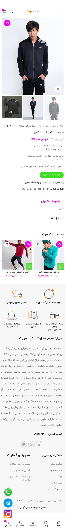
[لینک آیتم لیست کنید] (50, 464)
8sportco (20, 500)
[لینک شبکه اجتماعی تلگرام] (23, 189)
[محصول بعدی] (4, 126)
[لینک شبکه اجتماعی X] (44, 189)
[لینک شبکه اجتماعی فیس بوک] (47, 189)
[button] (60, 266)
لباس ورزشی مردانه (47, 125)
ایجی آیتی (25, 507)
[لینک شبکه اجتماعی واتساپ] (27, 189)
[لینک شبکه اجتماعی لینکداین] (31, 189)
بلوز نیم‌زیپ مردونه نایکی (49, 272)
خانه (61, 125)
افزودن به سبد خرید (51, 174)
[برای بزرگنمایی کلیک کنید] (58, 89)
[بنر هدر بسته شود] (4, 3)
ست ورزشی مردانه (27, 125)
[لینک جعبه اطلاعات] (49, 296)
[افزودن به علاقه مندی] (38, 244)
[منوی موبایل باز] (62, 11)
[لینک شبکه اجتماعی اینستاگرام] (39, 444)
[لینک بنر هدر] (38, 3)
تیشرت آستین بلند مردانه (17, 272)
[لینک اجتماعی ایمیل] (39, 189)
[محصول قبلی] (10, 126)
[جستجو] (11, 11)
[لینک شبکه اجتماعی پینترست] (35, 189)
